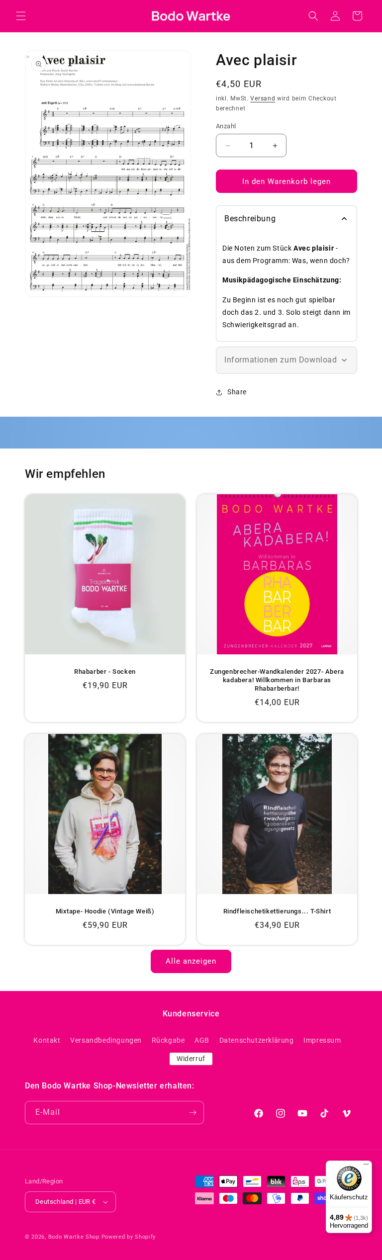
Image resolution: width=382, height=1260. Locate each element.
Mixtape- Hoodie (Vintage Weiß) (105, 911)
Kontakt (46, 1040)
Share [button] (237, 392)
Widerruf (191, 1059)
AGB (201, 1040)
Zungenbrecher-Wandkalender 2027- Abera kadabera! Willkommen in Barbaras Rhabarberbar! (277, 680)
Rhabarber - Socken (105, 671)
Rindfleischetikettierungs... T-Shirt (277, 911)
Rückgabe (168, 1040)
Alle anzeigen (191, 961)
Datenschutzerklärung (256, 1040)
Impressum (322, 1040)
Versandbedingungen (106, 1040)
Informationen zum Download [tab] (280, 359)
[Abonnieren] (192, 1112)
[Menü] (366, 1166)
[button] (21, 16)
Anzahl (226, 126)
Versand (262, 98)
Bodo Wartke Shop (73, 1237)
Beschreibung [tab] (250, 218)
